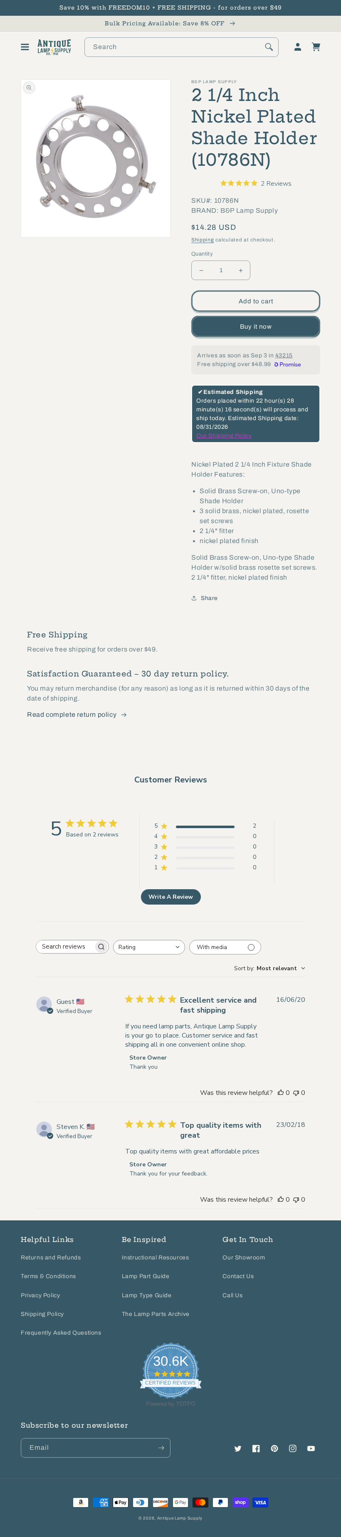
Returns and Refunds (51, 1257)
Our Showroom (243, 1257)
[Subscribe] (161, 1448)
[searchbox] (65, 946)
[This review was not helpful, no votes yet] (296, 1092)
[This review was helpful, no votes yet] (281, 1092)
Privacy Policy (40, 1295)
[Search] (269, 47)
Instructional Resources (155, 1257)
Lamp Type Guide (147, 1295)
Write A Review (170, 897)
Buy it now (256, 326)
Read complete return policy (71, 714)
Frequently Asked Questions (61, 1333)
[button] (25, 47)
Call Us (232, 1295)
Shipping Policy (42, 1314)
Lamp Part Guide (146, 1276)
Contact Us (238, 1276)
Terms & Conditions (48, 1276)
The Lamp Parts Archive (156, 1314)
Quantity (202, 254)
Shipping (202, 240)
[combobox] (181, 47)
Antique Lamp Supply (180, 1518)
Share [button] (209, 598)
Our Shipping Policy (224, 436)
